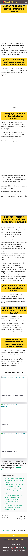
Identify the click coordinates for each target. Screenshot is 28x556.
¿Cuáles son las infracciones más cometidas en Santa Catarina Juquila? (13, 507)
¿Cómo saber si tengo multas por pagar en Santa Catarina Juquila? (14, 480)
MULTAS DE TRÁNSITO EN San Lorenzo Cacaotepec (7, 518)
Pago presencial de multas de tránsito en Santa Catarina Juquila (13, 491)
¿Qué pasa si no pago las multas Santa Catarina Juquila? (12, 501)
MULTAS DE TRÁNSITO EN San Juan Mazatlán (21, 518)
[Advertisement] (14, 28)
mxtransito (4, 70)
